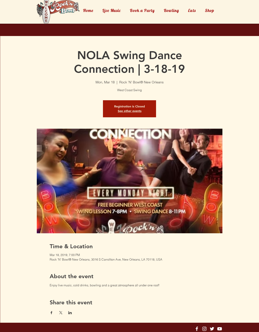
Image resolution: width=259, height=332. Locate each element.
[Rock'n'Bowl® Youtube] (219, 329)
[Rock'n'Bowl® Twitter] (212, 329)
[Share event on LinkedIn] (70, 312)
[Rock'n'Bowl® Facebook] (197, 329)
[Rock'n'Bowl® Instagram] (204, 329)
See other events (129, 111)
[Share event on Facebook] (51, 312)
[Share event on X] (61, 312)
